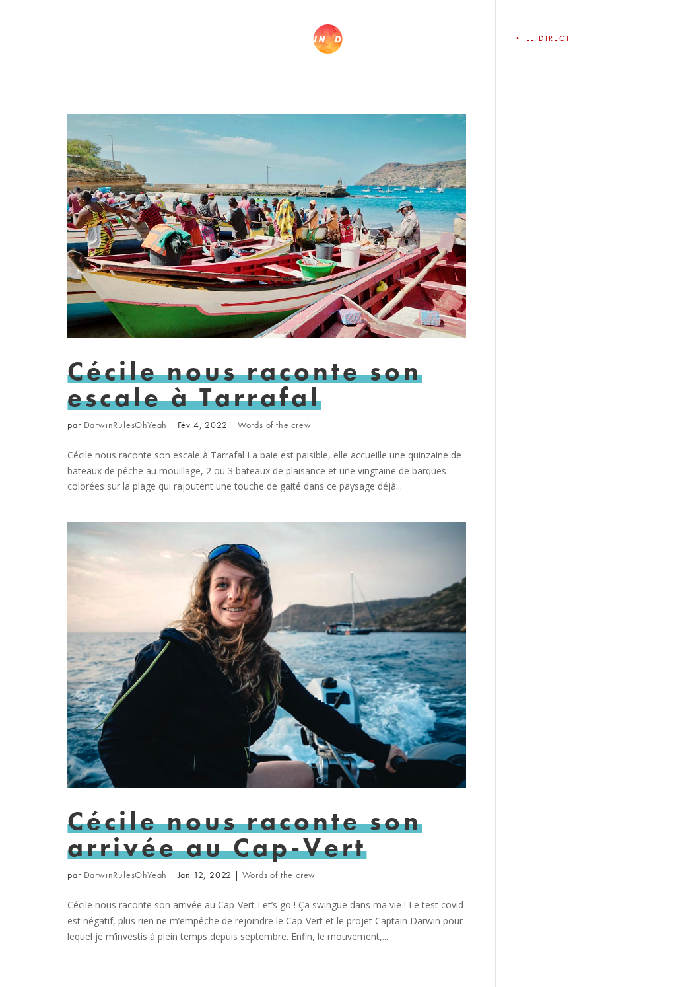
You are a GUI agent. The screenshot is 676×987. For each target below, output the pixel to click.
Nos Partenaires (442, 39)
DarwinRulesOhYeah (126, 425)
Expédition (132, 39)
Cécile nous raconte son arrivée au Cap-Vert (244, 834)
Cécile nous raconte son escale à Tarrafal (244, 384)
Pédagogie (223, 39)
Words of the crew (275, 425)
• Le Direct (542, 38)
